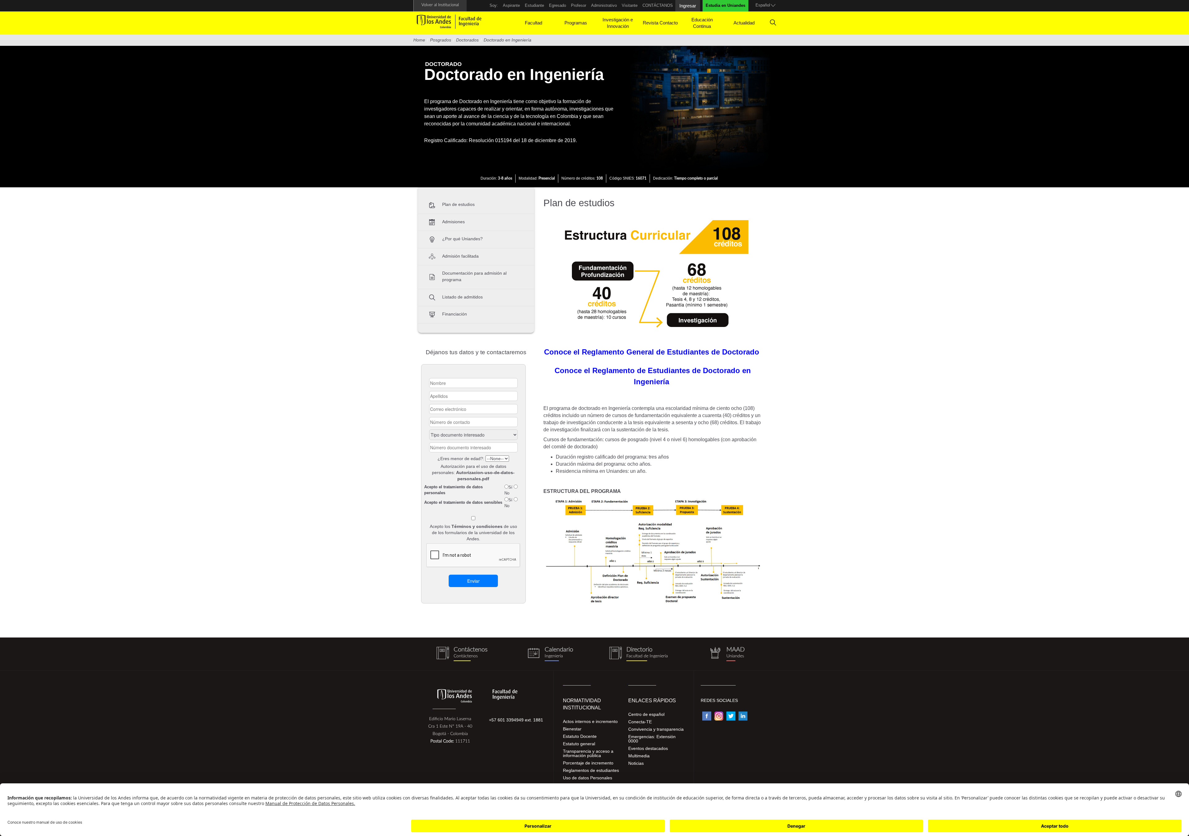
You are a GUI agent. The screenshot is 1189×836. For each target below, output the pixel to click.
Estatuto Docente (580, 736)
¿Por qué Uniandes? (462, 238)
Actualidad (744, 22)
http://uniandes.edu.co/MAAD (727, 654)
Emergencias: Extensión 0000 (652, 738)
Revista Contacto (660, 22)
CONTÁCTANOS (657, 5)
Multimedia (639, 756)
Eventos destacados (648, 748)
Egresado (557, 5)
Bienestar (572, 729)
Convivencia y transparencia (656, 729)
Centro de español (646, 714)
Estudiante (534, 5)
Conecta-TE (640, 722)
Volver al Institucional (440, 5)
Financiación (454, 313)
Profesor (578, 5)
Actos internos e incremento (590, 721)
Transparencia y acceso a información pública (588, 753)
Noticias (636, 763)
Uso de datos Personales (587, 778)
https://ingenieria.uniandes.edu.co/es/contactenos (462, 654)
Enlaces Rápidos (652, 700)
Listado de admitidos (462, 296)
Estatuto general (579, 744)
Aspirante (511, 5)
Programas (575, 22)
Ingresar (687, 5)
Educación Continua (702, 23)
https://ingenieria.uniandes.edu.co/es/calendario (550, 654)
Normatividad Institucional (582, 704)
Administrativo (604, 5)
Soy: (494, 5)
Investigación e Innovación (618, 23)
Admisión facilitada (460, 256)
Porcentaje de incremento (588, 763)
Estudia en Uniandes (725, 5)
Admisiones (453, 221)
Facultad (533, 22)
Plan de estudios (458, 204)
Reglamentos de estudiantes (591, 770)
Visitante (630, 5)
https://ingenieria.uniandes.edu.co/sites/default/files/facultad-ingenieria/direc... (638, 654)
